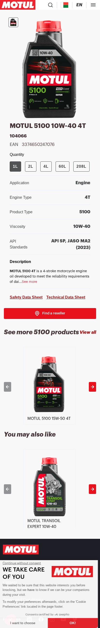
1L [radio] (15, 166)
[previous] (7, 387)
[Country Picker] (64, 5)
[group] (50, 166)
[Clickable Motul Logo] (17, 5)
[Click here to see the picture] (13, 22)
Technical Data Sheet (65, 297)
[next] (92, 387)
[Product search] (50, 4)
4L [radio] (46, 166)
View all (88, 332)
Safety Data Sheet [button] (26, 297)
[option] (50, 387)
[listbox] (50, 387)
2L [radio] (30, 166)
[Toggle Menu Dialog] (93, 5)
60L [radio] (62, 166)
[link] (50, 313)
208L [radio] (81, 166)
